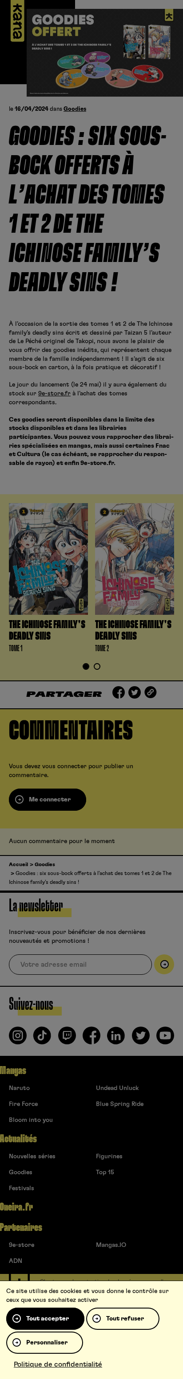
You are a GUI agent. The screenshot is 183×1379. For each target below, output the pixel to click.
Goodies (75, 109)
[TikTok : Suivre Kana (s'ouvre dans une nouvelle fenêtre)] (42, 1039)
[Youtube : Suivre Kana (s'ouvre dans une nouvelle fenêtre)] (165, 1039)
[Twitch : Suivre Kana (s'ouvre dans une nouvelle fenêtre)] (67, 1039)
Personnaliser (47, 1343)
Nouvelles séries (32, 1156)
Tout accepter (47, 1319)
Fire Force (23, 1104)
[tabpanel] (48, 579)
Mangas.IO (111, 1245)
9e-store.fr (54, 394)
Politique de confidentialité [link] (58, 1364)
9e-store (21, 1245)
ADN (15, 1261)
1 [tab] (86, 667)
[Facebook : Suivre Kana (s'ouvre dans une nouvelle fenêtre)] (91, 1039)
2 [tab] (97, 667)
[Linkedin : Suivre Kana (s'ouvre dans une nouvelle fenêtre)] (116, 1039)
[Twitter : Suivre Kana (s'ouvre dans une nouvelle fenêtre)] (141, 1039)
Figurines (109, 1156)
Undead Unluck (117, 1088)
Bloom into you (31, 1120)
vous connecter (64, 766)
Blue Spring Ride (119, 1104)
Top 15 (105, 1172)
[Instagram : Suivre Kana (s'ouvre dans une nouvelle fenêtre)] (18, 1039)
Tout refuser (125, 1319)
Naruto (19, 1088)
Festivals (21, 1188)
